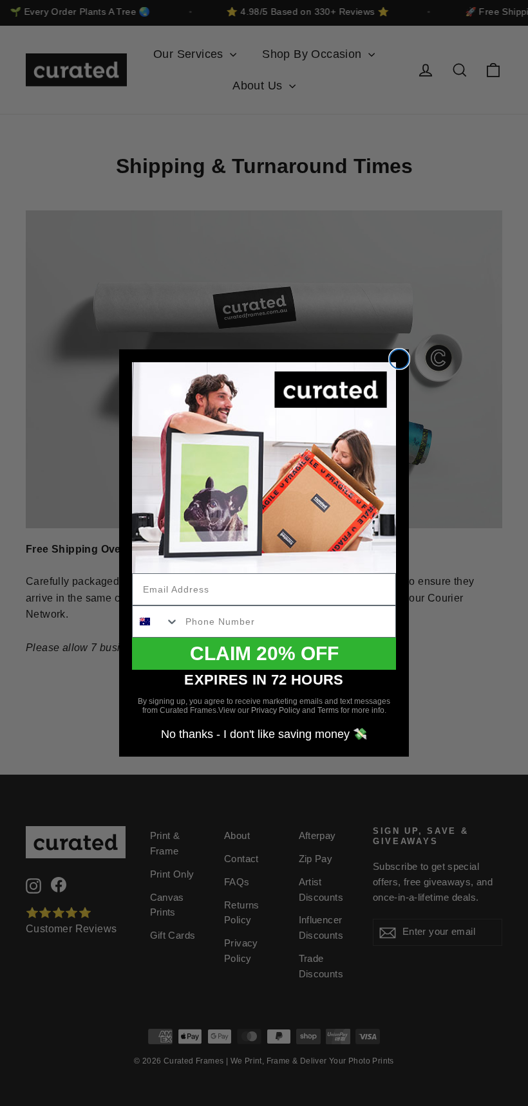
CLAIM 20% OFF (264, 653)
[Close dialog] (399, 359)
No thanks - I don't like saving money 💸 (264, 734)
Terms (328, 710)
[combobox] (156, 621)
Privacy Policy (275, 710)
